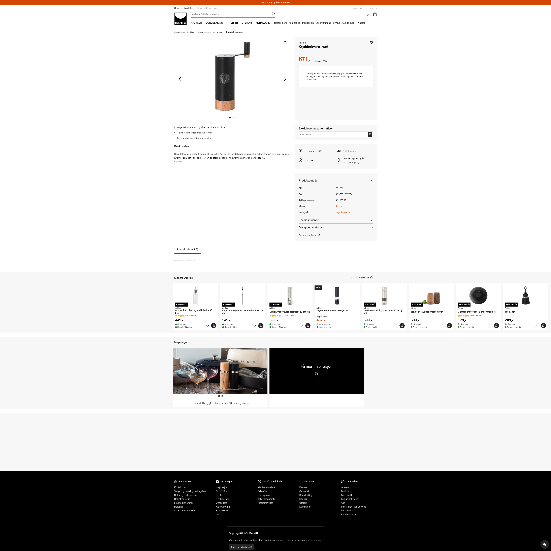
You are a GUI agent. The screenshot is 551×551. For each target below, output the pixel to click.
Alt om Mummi (223, 506)
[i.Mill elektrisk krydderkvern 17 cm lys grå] (384, 295)
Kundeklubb (348, 22)
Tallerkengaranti (266, 499)
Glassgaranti (264, 495)
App (343, 502)
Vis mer (178, 161)
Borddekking (305, 495)
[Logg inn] (369, 14)
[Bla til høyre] (285, 79)
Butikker (345, 491)
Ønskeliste (221, 502)
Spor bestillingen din (184, 510)
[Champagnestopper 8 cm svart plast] (478, 295)
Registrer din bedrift (241, 547)
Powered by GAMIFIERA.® (185, 260)
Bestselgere (280, 22)
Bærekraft (346, 495)
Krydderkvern (218, 32)
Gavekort (304, 491)
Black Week (222, 510)
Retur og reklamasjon (185, 495)
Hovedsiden (179, 32)
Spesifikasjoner (308, 220)
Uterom (303, 502)
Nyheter (361, 22)
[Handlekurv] (375, 14)
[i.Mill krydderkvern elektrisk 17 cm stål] (290, 295)
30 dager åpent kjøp (185, 8)
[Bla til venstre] (180, 79)
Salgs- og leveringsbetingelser (190, 491)
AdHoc (302, 42)
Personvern (347, 510)
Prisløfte (308, 160)
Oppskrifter (222, 491)
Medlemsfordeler (267, 487)
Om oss (345, 487)
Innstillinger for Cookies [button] (353, 506)
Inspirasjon (308, 22)
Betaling (178, 506)
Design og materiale (311, 227)
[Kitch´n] (180, 18)
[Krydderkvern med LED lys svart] (337, 295)
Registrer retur (182, 499)
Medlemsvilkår (265, 502)
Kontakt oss (180, 487)
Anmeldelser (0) (187, 249)
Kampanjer (294, 22)
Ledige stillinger (349, 499)
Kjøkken (190, 32)
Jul (217, 514)
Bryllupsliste (222, 499)
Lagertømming (323, 22)
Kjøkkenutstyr (203, 32)
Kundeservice (371, 8)
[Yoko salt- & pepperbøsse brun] (431, 295)
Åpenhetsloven (349, 514)
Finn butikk (357, 8)
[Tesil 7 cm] (525, 295)
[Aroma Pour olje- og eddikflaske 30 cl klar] (195, 295)
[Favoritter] (207, 325)
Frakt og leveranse (184, 502)
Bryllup (336, 22)
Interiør (303, 499)
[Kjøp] (213, 325)
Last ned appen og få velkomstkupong (353, 160)
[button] (371, 42)
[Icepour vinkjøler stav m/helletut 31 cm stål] (242, 295)
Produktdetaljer (309, 180)
